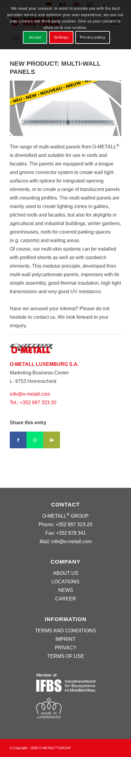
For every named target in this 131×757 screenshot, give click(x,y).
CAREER (65, 598)
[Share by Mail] (51, 440)
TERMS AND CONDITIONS (65, 630)
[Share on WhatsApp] (35, 440)
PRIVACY (65, 647)
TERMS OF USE (65, 656)
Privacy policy (92, 37)
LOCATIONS (65, 581)
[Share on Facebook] (18, 440)
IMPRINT (65, 639)
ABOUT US (65, 573)
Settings (61, 37)
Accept (35, 37)
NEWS (65, 590)
